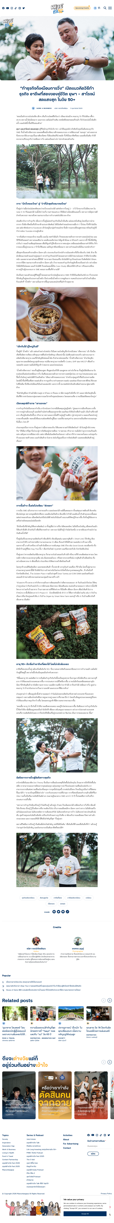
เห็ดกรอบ (51, 903)
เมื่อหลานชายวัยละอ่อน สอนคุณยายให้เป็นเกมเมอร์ (24, 982)
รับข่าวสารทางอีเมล (96, 1140)
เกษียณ (88, 898)
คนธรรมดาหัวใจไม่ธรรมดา (36, 1186)
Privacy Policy (106, 1193)
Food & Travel (8, 1038)
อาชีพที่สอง (58, 898)
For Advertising (70, 1143)
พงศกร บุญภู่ (78, 948)
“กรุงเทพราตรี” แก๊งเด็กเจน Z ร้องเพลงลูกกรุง (91, 1109)
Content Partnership (10, 1159)
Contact (67, 1147)
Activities (67, 1135)
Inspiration (35, 1038)
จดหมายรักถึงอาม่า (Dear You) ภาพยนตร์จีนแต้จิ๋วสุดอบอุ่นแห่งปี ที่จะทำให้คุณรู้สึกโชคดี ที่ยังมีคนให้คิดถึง (43, 986)
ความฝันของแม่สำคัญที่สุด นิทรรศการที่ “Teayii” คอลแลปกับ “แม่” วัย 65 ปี (42, 1031)
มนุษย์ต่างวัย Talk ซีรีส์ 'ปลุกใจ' (38, 1183)
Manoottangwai (13, 1100)
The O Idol (31, 1159)
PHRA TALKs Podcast (35, 1152)
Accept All (85, 1214)
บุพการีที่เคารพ (32, 1163)
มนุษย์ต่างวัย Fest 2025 (11, 1166)
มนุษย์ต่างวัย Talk (33, 1142)
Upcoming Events (82, 8)
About (66, 1139)
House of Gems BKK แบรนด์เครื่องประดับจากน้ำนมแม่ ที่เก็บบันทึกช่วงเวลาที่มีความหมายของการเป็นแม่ (43, 990)
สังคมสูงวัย (44, 898)
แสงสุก (62, 903)
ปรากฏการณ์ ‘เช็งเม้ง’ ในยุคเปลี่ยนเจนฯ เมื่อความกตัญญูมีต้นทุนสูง (70, 1031)
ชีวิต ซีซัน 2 (31, 1173)
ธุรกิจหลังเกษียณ (28, 898)
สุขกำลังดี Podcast (33, 1176)
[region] (85, 1207)
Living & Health (8, 1152)
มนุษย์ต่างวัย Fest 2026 (11, 1163)
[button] (110, 1000)
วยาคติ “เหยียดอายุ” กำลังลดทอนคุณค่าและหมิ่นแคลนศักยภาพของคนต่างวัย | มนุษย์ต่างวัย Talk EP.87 (55, 1108)
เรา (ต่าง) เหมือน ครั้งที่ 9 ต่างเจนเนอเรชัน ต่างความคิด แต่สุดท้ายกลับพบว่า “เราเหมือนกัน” (18, 1108)
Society (61, 1038)
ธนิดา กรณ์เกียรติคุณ (36, 948)
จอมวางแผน (31, 1139)
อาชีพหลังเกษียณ (73, 898)
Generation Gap (49, 1038)
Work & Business (44, 108)
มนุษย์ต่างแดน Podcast (35, 1170)
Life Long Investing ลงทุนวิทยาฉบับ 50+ (41, 1149)
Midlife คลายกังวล (34, 1146)
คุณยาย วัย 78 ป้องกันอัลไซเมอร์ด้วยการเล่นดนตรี (98, 1029)
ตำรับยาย (30, 1180)
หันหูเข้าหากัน (31, 1166)
